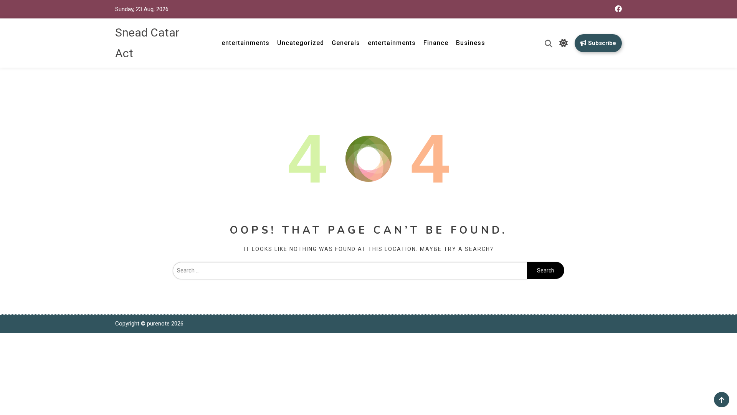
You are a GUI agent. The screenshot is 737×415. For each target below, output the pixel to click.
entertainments (245, 42)
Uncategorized (300, 42)
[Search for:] (350, 270)
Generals (346, 42)
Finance (435, 42)
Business (470, 42)
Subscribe (602, 43)
